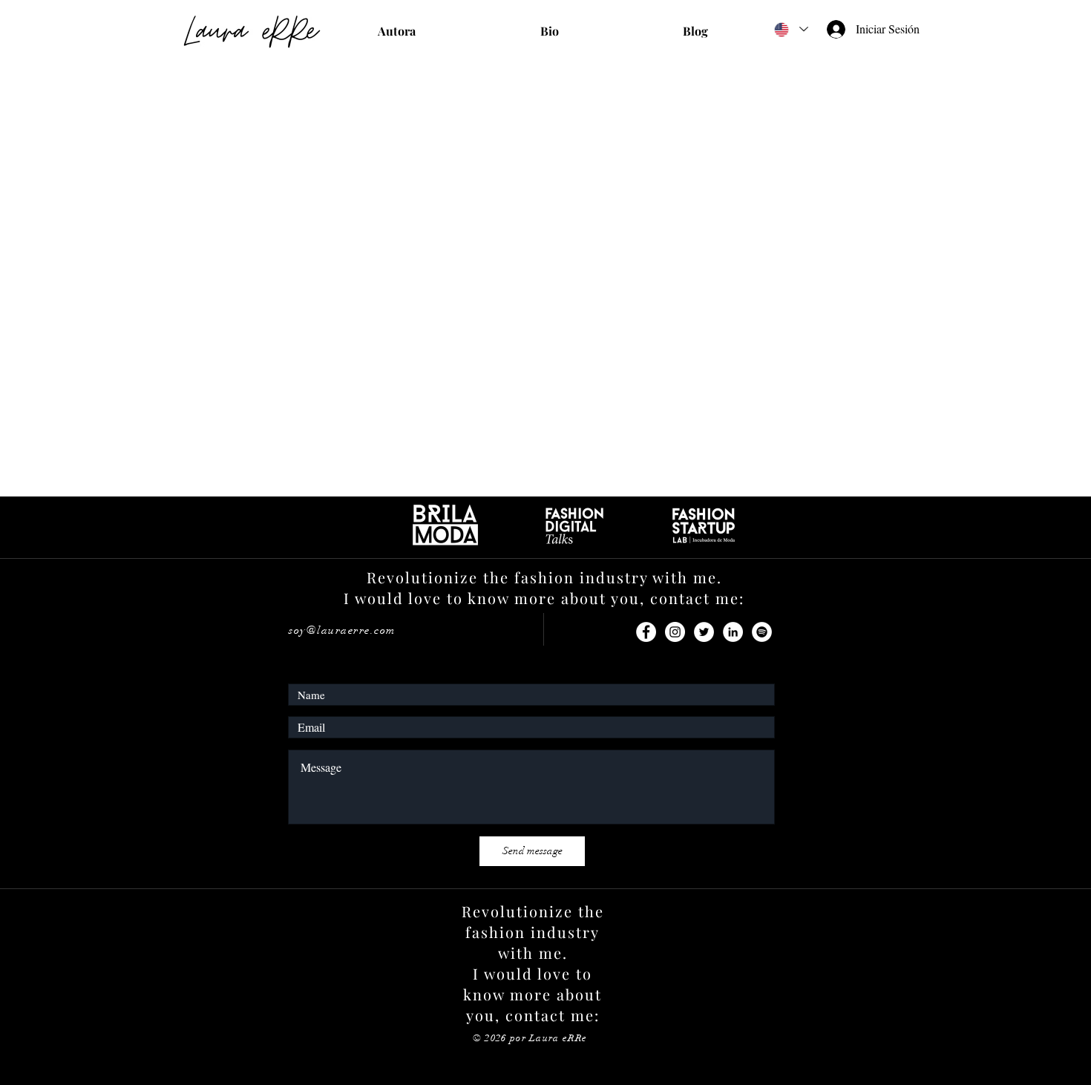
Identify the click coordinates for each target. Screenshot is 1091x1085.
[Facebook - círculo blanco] (646, 632)
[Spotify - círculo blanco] (762, 632)
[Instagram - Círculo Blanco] (675, 632)
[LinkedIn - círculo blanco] (733, 632)
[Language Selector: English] (790, 29)
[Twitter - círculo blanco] (704, 632)
